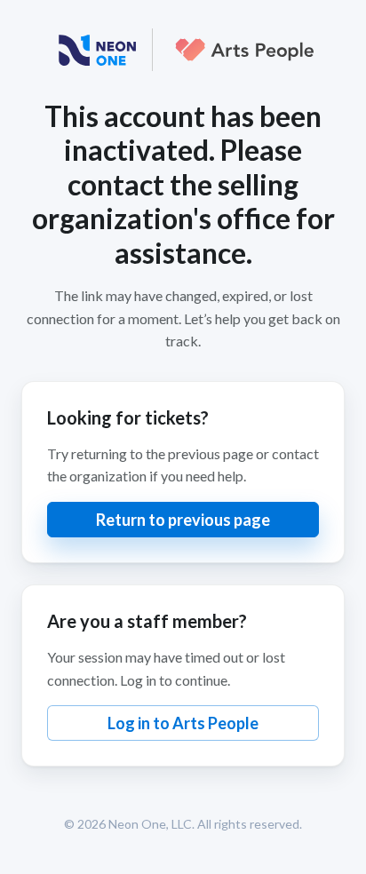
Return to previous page (183, 519)
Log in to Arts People (183, 723)
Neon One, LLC (150, 823)
